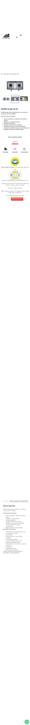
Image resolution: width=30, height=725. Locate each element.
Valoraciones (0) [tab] (24, 501)
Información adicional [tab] (14, 501)
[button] (21, 35)
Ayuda (22, 195)
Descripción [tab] (5, 501)
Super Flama (6, 74)
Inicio (2, 74)
